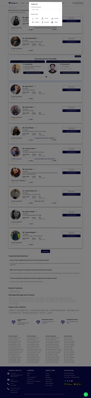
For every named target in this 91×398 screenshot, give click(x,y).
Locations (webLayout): (36, 7)
